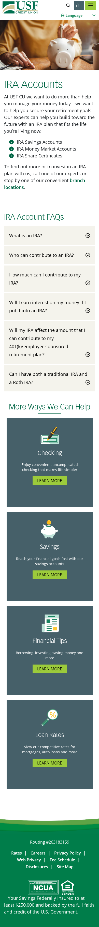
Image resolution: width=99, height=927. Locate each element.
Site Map (65, 867)
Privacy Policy (67, 853)
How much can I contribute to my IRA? (45, 279)
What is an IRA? (25, 235)
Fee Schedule (62, 860)
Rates (16, 853)
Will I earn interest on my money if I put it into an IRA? (47, 306)
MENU (90, 5)
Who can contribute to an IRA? (41, 255)
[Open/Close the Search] (68, 5)
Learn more (49, 480)
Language (74, 15)
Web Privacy (29, 860)
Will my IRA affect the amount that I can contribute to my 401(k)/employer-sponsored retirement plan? (47, 342)
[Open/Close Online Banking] (79, 5)
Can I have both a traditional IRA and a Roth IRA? (48, 378)
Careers (38, 853)
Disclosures (37, 867)
